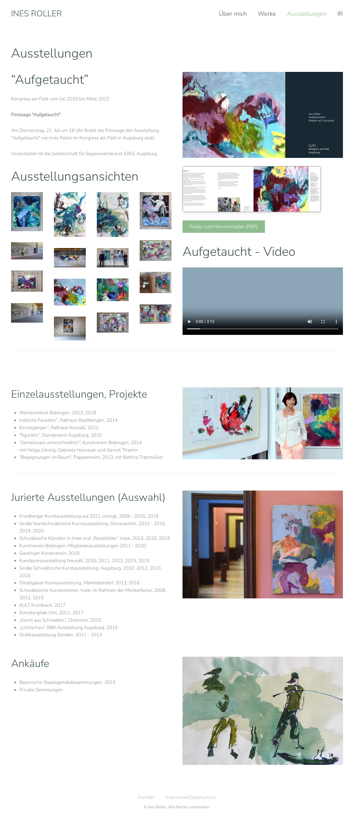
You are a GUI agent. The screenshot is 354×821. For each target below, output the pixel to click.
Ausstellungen (306, 14)
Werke (267, 14)
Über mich (233, 14)
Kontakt (146, 797)
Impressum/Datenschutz (191, 797)
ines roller (36, 13)
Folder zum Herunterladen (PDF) (223, 226)
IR (340, 14)
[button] (27, 211)
